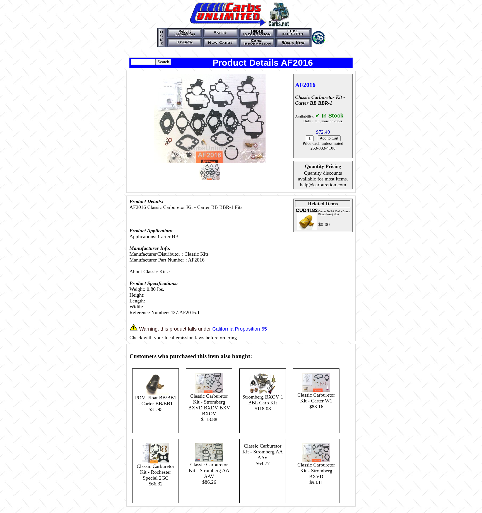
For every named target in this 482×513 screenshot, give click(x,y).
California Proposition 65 (239, 329)
